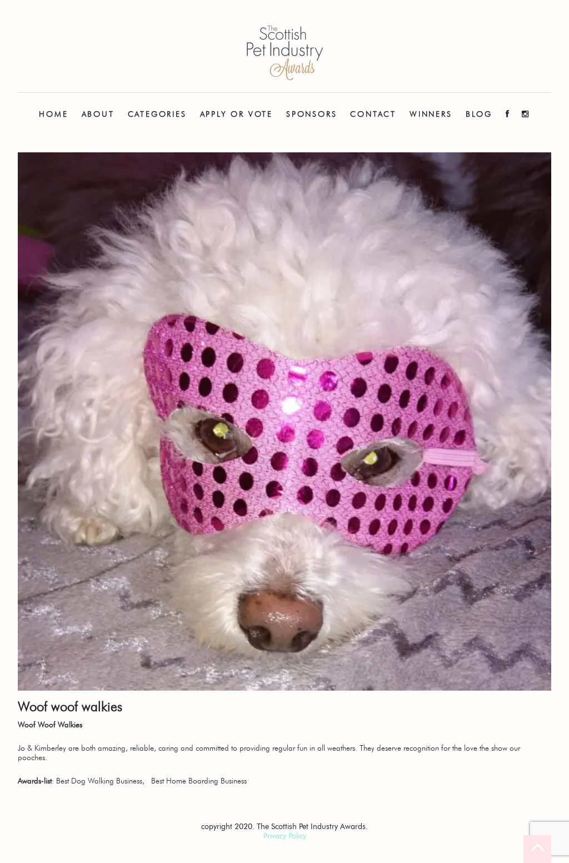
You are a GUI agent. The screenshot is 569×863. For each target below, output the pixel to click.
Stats (97, 150)
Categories (157, 114)
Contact (373, 114)
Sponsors (311, 114)
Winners (431, 114)
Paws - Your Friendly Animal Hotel (284, 53)
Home (53, 114)
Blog (479, 114)
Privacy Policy (284, 836)
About (98, 114)
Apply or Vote (236, 114)
